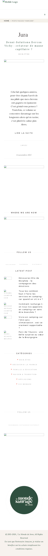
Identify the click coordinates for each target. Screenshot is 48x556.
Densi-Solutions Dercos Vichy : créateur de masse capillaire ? (24, 46)
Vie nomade (25, 384)
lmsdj (24, 145)
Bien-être (24, 54)
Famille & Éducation (25, 369)
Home (6, 21)
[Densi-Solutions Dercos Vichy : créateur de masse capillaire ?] (24, 73)
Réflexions (25, 379)
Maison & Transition (25, 374)
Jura (23, 34)
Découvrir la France (25, 364)
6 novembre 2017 (24, 155)
